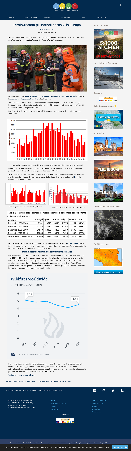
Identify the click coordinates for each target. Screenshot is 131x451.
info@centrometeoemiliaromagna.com (21, 408)
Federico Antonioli (48, 32)
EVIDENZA (31, 381)
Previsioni (12, 17)
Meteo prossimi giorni (58, 403)
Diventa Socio (48, 17)
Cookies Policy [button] (103, 447)
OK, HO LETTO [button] (120, 447)
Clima (83, 17)
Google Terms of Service (92, 443)
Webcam (95, 406)
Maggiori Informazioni (106, 443)
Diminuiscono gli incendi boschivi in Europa (55, 381)
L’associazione (101, 17)
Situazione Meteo (30, 17)
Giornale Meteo (65, 17)
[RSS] (122, 390)
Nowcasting (96, 409)
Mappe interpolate (98, 403)
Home (53, 400)
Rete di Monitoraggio (99, 400)
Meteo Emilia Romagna (15, 381)
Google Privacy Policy (77, 443)
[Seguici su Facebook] (94, 390)
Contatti (53, 406)
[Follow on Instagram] (103, 390)
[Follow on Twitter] (113, 390)
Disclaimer (54, 409)
